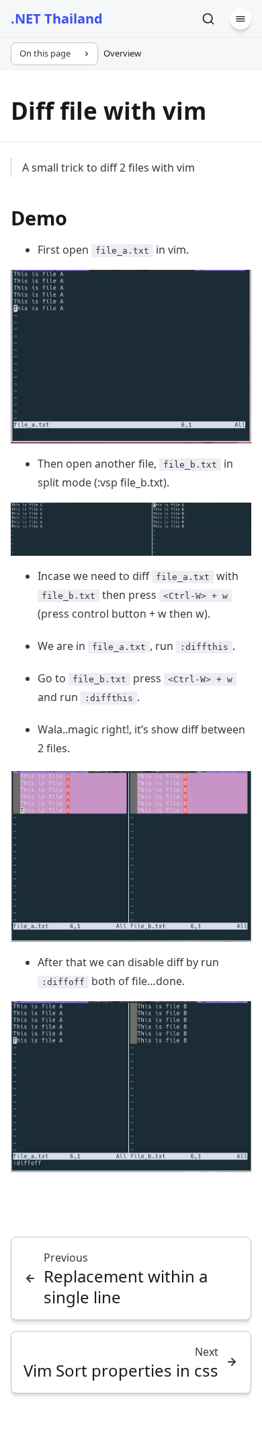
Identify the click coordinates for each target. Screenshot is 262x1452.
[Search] (208, 18)
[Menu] (240, 19)
